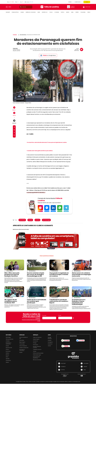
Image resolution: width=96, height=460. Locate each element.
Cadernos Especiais (23, 347)
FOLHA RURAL (83, 12)
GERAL (72, 12)
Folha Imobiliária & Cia (23, 338)
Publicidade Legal (37, 355)
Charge (34, 342)
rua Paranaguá (46, 220)
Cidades (15, 34)
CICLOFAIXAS (22, 220)
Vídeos (7, 362)
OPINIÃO (77, 12)
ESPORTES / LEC (45, 12)
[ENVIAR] (73, 318)
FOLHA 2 (51, 12)
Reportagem (22, 342)
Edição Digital (36, 339)
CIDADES (22, 12)
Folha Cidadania (23, 345)
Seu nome (44, 315)
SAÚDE (39, 12)
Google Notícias (50, 338)
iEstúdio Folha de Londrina (37, 347)
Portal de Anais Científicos (36, 357)
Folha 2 (7, 349)
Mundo (7, 355)
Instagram (50, 342)
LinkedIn (49, 340)
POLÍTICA (62, 12)
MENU (10, 7)
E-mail (59, 315)
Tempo (34, 351)
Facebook (50, 344)
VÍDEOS (88, 12)
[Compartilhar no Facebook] (14, 127)
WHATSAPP (8, 12)
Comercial (35, 341)
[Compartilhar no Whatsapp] (14, 135)
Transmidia (22, 344)
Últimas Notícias (9, 339)
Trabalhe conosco (37, 349)
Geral (7, 356)
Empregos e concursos (8, 343)
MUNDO (67, 12)
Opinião (7, 358)
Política (7, 353)
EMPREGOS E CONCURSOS (31, 12)
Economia (8, 351)
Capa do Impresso (37, 337)
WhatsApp (8, 337)
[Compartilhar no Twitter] (14, 133)
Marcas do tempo (37, 359)
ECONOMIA (57, 12)
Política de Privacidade (38, 353)
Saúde (7, 345)
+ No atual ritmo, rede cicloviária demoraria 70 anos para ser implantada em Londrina (47, 142)
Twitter (49, 345)
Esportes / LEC (9, 347)
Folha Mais (21, 340)
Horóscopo (35, 344)
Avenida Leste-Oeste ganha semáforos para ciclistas (40, 150)
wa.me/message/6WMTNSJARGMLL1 (36, 192)
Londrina (37, 220)
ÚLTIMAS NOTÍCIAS (15, 12)
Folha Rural (8, 360)
